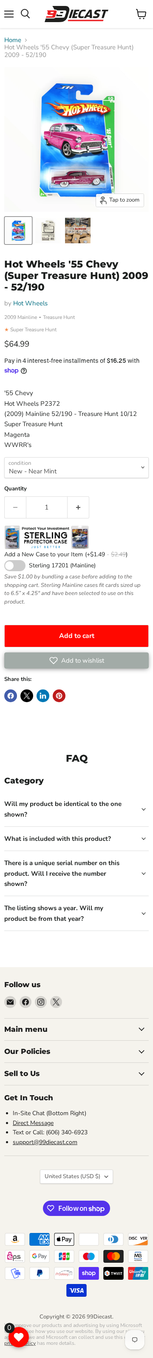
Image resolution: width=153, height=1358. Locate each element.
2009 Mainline (20, 317)
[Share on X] (26, 695)
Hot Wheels (30, 303)
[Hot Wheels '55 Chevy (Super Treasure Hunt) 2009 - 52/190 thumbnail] (18, 230)
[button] (76, 660)
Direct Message (33, 1123)
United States (72, 1176)
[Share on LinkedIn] (43, 695)
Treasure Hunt (59, 317)
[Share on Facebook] (10, 695)
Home (12, 40)
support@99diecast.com (45, 1142)
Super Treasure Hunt (33, 329)
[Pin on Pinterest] (59, 695)
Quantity (15, 489)
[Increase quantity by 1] (78, 507)
